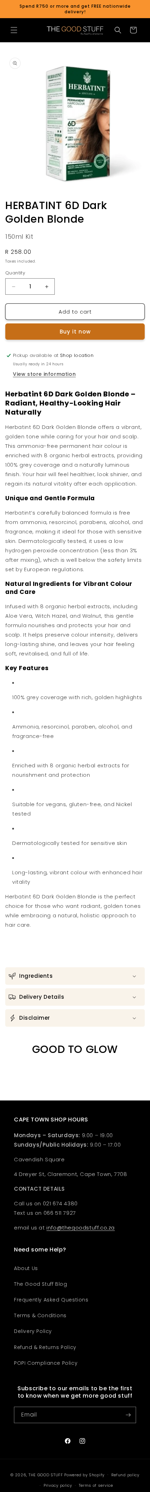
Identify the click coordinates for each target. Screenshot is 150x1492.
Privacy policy (58, 1485)
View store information (44, 374)
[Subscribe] (128, 1415)
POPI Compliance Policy (45, 1363)
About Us (26, 1268)
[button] (14, 30)
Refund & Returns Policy (45, 1347)
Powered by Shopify (84, 1474)
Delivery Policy (33, 1331)
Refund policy (125, 1475)
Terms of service (96, 1485)
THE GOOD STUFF (46, 1474)
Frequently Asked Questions (51, 1299)
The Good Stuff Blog (40, 1284)
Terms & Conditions (40, 1315)
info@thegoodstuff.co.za (80, 1227)
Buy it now (75, 331)
